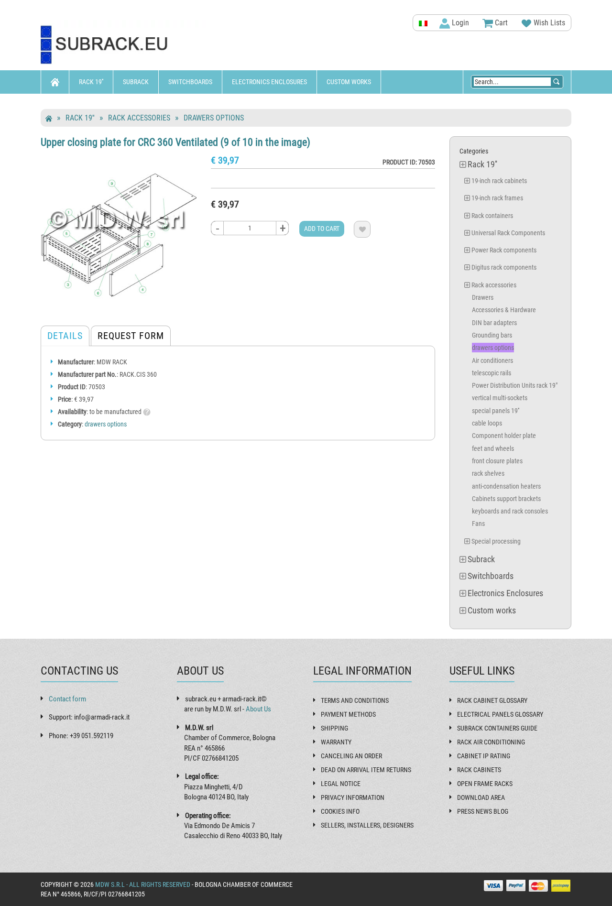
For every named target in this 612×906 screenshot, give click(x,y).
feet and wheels (493, 448)
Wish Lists (548, 22)
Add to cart (321, 228)
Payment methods (348, 714)
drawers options (214, 117)
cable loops (487, 423)
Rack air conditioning (491, 742)
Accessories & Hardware (504, 310)
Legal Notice (341, 783)
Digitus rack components (503, 267)
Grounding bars (492, 335)
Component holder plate (504, 435)
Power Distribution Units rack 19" (514, 385)
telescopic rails (491, 373)
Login (459, 22)
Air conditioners (492, 360)
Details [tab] (65, 335)
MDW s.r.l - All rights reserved (142, 884)
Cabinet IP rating (483, 756)
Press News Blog (482, 811)
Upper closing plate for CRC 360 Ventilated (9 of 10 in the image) (175, 142)
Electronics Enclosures (269, 82)
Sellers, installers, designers (367, 825)
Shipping (334, 728)
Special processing (496, 541)
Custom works (349, 82)
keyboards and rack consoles (510, 511)
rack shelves (488, 473)
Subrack (136, 82)
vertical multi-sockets (499, 398)
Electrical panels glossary (500, 714)
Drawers (482, 297)
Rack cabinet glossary (492, 700)
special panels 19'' (495, 411)
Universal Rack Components (508, 233)
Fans (478, 523)
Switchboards (190, 82)
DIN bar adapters (494, 323)
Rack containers (492, 215)
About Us (258, 709)
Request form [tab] (131, 335)
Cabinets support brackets (506, 498)
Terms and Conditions (355, 700)
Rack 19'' (91, 82)
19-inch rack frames (497, 198)
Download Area (481, 797)
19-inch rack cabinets (499, 181)
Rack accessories (139, 117)
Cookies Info (340, 811)
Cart (500, 22)
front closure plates (497, 461)
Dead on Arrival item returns (366, 770)
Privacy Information (352, 797)
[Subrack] (124, 45)
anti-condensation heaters (506, 486)
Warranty (336, 742)
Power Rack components (503, 250)
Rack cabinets (479, 770)
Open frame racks (485, 783)
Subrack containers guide (497, 728)
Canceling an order (351, 756)
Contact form (67, 699)
